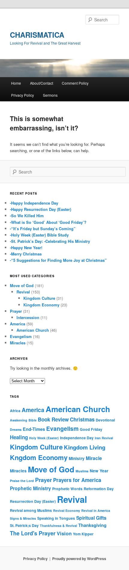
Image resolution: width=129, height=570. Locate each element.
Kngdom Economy (39, 457)
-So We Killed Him (27, 215)
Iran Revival (104, 438)
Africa (15, 410)
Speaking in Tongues (56, 518)
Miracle (94, 458)
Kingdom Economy (41, 305)
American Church (32, 330)
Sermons (50, 95)
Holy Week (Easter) (44, 438)
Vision (64, 533)
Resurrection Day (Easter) (33, 501)
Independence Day (77, 437)
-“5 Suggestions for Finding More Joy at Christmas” (58, 260)
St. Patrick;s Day (24, 525)
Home (16, 83)
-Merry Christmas (26, 254)
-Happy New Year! (26, 247)
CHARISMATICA (37, 35)
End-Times (34, 429)
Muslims (82, 471)
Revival (23, 292)
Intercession (27, 317)
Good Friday (91, 429)
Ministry (77, 458)
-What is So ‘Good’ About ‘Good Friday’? (48, 222)
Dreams (16, 429)
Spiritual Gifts (91, 517)
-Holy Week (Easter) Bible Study (39, 235)
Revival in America (95, 510)
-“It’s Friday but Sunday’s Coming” (43, 228)
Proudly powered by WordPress (79, 558)
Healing (19, 437)
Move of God (22, 285)
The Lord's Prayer (33, 533)
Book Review (53, 419)
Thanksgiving (92, 525)
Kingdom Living (84, 447)
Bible (32, 420)
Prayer (16, 311)
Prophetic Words (67, 488)
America (17, 324)
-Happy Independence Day (34, 203)
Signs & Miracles (23, 518)
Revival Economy (66, 510)
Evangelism (21, 336)
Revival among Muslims (31, 510)
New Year (99, 471)
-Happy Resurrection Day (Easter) (40, 209)
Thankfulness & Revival (58, 525)
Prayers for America (77, 480)
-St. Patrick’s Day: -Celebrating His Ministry (50, 241)
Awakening (18, 420)
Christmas (82, 419)
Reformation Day (99, 488)
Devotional (105, 420)
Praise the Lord (22, 480)
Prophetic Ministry (30, 488)
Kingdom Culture (39, 298)
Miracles (18, 343)
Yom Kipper (83, 534)
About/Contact (41, 83)
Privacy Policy (22, 95)
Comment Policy (75, 83)
